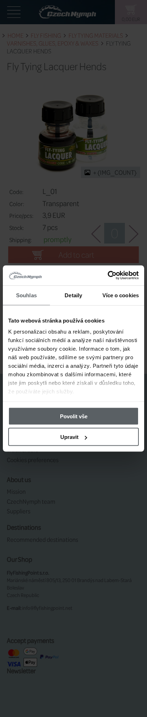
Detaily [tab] (73, 295)
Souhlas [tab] (26, 295)
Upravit (69, 437)
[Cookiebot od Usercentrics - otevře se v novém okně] (107, 275)
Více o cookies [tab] (120, 295)
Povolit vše (73, 416)
